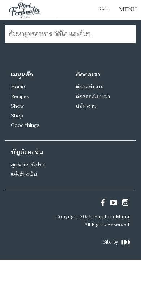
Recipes (20, 96)
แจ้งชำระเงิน (24, 174)
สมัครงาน (86, 106)
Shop (17, 116)
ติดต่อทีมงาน (89, 87)
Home (18, 87)
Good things (25, 125)
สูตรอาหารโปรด (28, 165)
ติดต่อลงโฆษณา (93, 96)
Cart (104, 9)
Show (17, 106)
